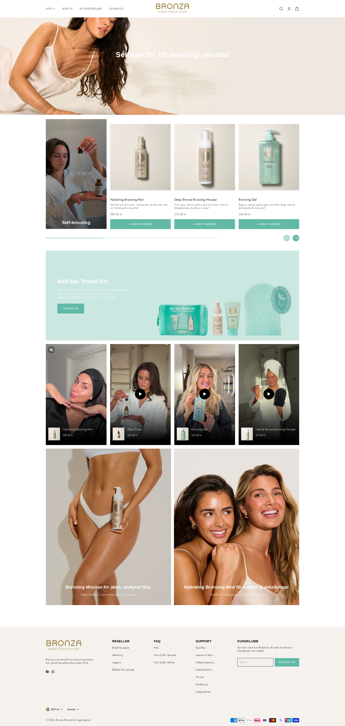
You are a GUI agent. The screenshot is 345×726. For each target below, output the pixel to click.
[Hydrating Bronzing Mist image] (140, 157)
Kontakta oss (202, 684)
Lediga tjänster (203, 691)
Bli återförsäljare (120, 647)
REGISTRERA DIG (287, 662)
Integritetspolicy (204, 669)
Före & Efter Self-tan (164, 662)
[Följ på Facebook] (47, 672)
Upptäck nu (70, 308)
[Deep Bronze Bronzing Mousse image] (204, 157)
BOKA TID (67, 8)
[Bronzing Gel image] (269, 157)
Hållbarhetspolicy (205, 662)
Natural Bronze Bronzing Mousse (275, 429)
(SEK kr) (55, 709)
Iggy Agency (84, 720)
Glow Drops (134, 429)
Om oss (200, 677)
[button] (50, 9)
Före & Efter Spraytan (165, 655)
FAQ (156, 647)
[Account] (289, 9)
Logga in (116, 662)
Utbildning (117, 655)
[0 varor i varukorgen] (297, 9)
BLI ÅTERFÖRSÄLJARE (91, 8)
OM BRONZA (116, 8)
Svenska (71, 709)
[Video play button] (140, 394)
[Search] (281, 9)
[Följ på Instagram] (52, 672)
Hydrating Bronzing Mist (77, 429)
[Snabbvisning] (166, 190)
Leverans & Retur (204, 655)
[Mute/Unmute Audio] (51, 350)
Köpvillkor (201, 647)
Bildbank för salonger (123, 669)
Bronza (59, 720)
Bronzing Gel (199, 429)
